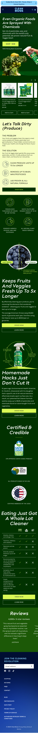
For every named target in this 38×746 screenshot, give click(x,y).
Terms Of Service (10, 712)
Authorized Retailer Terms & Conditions (15, 717)
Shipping (7, 679)
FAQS (5, 686)
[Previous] (2, 3)
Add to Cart (9, 113)
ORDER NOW (19, 325)
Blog (6, 697)
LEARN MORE (19, 330)
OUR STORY (8, 705)
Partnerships (9, 701)
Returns (7, 682)
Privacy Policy (9, 709)
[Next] (36, 3)
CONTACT (7, 690)
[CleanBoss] (19, 10)
